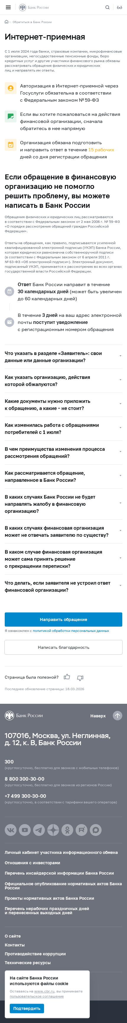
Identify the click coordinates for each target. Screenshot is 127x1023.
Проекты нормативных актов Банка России (49, 898)
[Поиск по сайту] (111, 7)
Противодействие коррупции (35, 953)
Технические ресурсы (28, 962)
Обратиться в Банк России (32, 22)
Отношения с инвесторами (32, 862)
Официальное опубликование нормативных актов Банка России (63, 885)
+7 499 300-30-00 (25, 796)
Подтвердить (26, 1008)
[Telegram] (39, 830)
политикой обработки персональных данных (71, 630)
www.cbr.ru (44, 991)
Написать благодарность (63, 647)
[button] (63, 357)
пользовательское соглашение (37, 996)
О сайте (13, 935)
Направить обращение (63, 619)
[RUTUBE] (81, 830)
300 (9, 761)
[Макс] (96, 830)
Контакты (15, 944)
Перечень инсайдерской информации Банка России (59, 873)
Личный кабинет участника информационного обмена (61, 852)
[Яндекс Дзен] (53, 830)
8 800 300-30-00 (24, 779)
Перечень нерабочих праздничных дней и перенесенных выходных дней (47, 910)
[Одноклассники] (67, 830)
